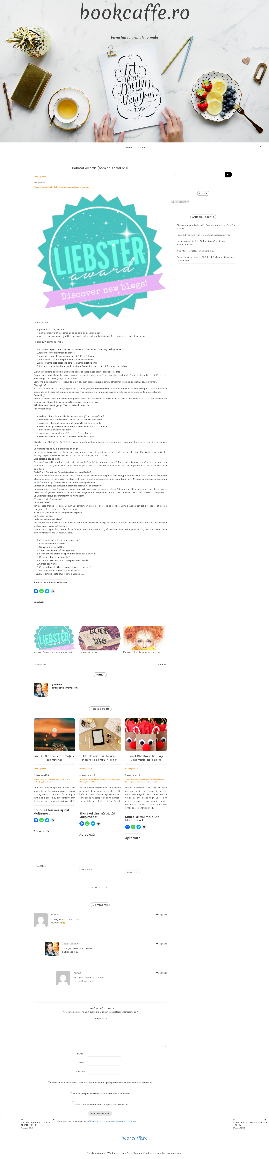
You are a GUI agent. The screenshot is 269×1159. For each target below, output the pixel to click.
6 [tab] (107, 887)
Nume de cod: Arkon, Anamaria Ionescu (250, 1123)
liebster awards (60, 187)
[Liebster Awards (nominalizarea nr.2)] (55, 638)
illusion (54, 914)
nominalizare (73, 187)
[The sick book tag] (99, 638)
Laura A (58, 684)
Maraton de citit (104, 782)
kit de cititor (45, 782)
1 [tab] (93, 887)
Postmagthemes (174, 1153)
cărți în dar (49, 779)
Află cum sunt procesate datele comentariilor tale (111, 1121)
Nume (81, 1053)
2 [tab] (96, 887)
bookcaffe (49, 187)
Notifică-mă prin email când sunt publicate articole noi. (101, 1104)
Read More (41, 869)
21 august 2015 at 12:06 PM (77, 948)
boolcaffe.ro (142, 779)
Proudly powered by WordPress (102, 1153)
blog (42, 187)
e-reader (57, 779)
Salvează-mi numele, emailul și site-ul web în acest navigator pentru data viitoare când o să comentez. (101, 1082)
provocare (129, 782)
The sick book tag (87, 652)
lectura (94, 782)
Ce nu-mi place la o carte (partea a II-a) (35, 1123)
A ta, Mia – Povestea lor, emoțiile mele (195, 250)
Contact (142, 147)
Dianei (105, 375)
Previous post (40, 663)
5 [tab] (104, 887)
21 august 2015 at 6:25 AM (65, 919)
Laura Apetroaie (70, 943)
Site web (80, 1071)
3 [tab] (98, 887)
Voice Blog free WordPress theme (144, 1153)
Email (80, 1062)
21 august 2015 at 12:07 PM (88, 977)
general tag (152, 779)
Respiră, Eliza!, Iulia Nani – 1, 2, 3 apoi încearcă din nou (203, 234)
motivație (162, 779)
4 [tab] (101, 887)
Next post (162, 663)
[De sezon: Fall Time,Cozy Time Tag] (144, 638)
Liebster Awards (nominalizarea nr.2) (53, 652)
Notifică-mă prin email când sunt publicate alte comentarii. (101, 1093)
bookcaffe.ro (134, 12)
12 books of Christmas (95, 779)
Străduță (41, 482)
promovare (84, 187)
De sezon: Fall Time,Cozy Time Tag (142, 652)
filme (89, 782)
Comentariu (100, 1018)
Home (129, 147)
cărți (42, 779)
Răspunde (162, 914)
